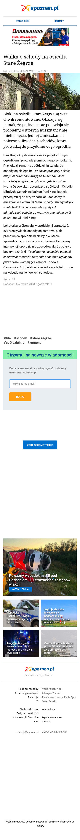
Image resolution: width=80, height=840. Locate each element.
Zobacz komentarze (40, 444)
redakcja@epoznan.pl (27, 731)
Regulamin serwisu (51, 717)
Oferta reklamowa (29, 709)
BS (13, 279)
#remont (34, 342)
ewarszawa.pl (39, 821)
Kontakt (59, 21)
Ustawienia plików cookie (25, 717)
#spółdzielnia (14, 342)
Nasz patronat (48, 709)
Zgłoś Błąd (22, 21)
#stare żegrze (40, 338)
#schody (20, 338)
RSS (36, 721)
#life (7, 338)
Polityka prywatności (28, 713)
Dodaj (20, 397)
